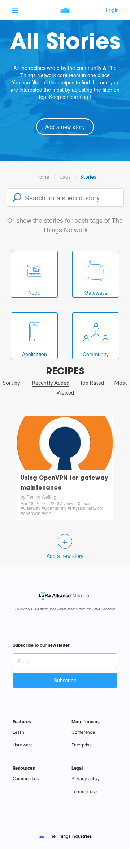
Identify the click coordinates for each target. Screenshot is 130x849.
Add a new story (65, 126)
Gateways (95, 292)
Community (96, 354)
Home (42, 177)
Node (34, 292)
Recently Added (50, 382)
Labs (65, 177)
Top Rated (91, 382)
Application (34, 354)
